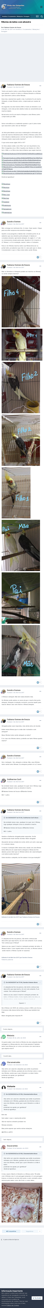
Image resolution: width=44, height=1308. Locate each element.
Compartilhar (11, 1231)
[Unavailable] (22, 154)
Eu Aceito (37, 1298)
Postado (15, 87)
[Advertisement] (22, 58)
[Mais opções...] (40, 86)
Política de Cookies (13, 1305)
